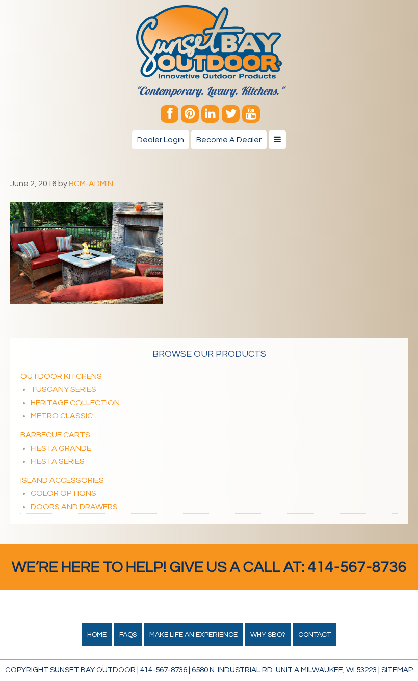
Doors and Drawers (74, 507)
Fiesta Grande (61, 448)
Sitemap (397, 670)
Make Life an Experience (193, 634)
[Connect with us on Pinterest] (190, 114)
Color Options (63, 493)
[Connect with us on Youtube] (251, 114)
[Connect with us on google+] (210, 114)
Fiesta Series (58, 461)
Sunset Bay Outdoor (209, 42)
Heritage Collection (75, 403)
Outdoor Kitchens (61, 376)
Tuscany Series (63, 389)
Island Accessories (62, 480)
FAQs (128, 634)
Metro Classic (62, 416)
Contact (314, 634)
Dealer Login (160, 140)
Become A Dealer (229, 140)
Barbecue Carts (55, 435)
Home (97, 634)
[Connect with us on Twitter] (231, 114)
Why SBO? (267, 634)
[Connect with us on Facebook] (169, 114)
